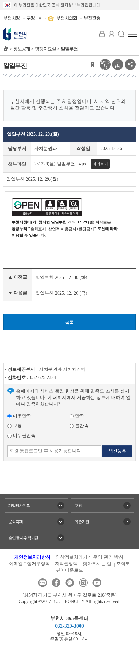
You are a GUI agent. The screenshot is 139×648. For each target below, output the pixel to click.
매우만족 (21, 416)
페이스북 (56, 582)
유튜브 (96, 582)
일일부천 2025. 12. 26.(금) (61, 293)
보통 (17, 425)
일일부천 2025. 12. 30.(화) (61, 277)
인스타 (83, 582)
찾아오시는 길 (97, 563)
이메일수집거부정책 (29, 563)
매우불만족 (24, 435)
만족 (79, 416)
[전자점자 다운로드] (117, 64)
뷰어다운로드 (69, 570)
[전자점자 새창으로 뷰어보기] (105, 64)
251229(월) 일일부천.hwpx (60, 163)
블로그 (42, 582)
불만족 (81, 425)
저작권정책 (66, 563)
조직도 (123, 563)
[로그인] (102, 34)
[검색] (121, 34)
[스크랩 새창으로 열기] (92, 64)
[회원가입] (111, 34)
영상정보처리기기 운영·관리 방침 (89, 557)
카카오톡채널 (69, 582)
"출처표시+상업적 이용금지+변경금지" (62, 229)
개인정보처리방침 (32, 557)
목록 (69, 322)
